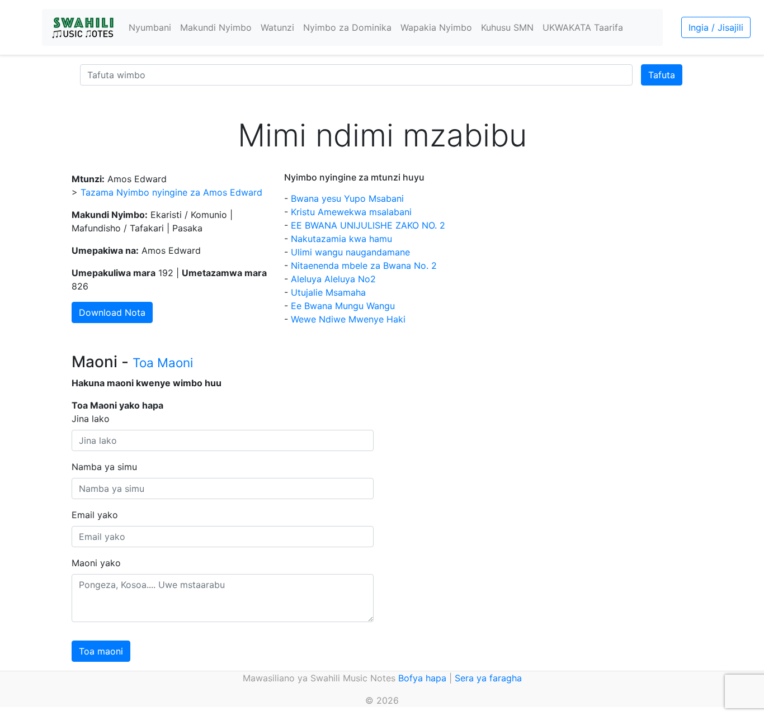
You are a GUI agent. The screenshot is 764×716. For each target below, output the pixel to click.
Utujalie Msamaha (328, 292)
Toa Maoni (163, 362)
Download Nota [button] (112, 312)
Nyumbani (150, 27)
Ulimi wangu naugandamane (350, 252)
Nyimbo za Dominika (347, 27)
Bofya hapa (422, 678)
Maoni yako (96, 562)
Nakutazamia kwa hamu (341, 238)
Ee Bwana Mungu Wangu (343, 305)
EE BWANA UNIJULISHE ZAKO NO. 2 (368, 225)
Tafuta (661, 74)
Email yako (95, 514)
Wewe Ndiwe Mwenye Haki (348, 319)
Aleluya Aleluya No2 (333, 278)
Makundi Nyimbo (216, 27)
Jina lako (91, 418)
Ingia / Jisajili (715, 27)
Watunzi (277, 27)
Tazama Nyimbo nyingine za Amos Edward (171, 192)
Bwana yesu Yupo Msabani (347, 198)
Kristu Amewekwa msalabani (351, 211)
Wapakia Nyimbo (436, 27)
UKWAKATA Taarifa (583, 27)
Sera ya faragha (488, 678)
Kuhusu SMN (507, 27)
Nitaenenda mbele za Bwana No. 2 (364, 265)
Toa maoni (101, 651)
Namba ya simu (104, 466)
